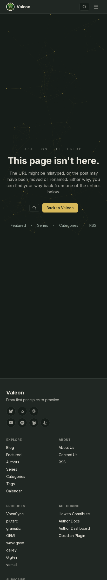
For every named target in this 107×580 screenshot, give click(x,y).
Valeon (15, 393)
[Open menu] (96, 6)
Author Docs (69, 521)
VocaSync (15, 514)
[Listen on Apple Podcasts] (33, 422)
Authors (12, 462)
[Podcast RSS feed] (33, 411)
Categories (68, 225)
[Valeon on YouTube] (11, 422)
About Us (66, 447)
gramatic (13, 528)
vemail (11, 564)
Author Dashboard (74, 528)
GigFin (11, 557)
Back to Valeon (60, 208)
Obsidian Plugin (72, 535)
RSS (92, 225)
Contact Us (68, 454)
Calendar (14, 491)
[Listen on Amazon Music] (45, 422)
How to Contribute (74, 514)
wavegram (15, 543)
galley (11, 550)
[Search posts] (84, 7)
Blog (10, 447)
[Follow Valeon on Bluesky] (11, 411)
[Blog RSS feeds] (22, 411)
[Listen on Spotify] (22, 422)
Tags (10, 484)
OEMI (10, 535)
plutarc (12, 521)
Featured (18, 225)
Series (42, 225)
